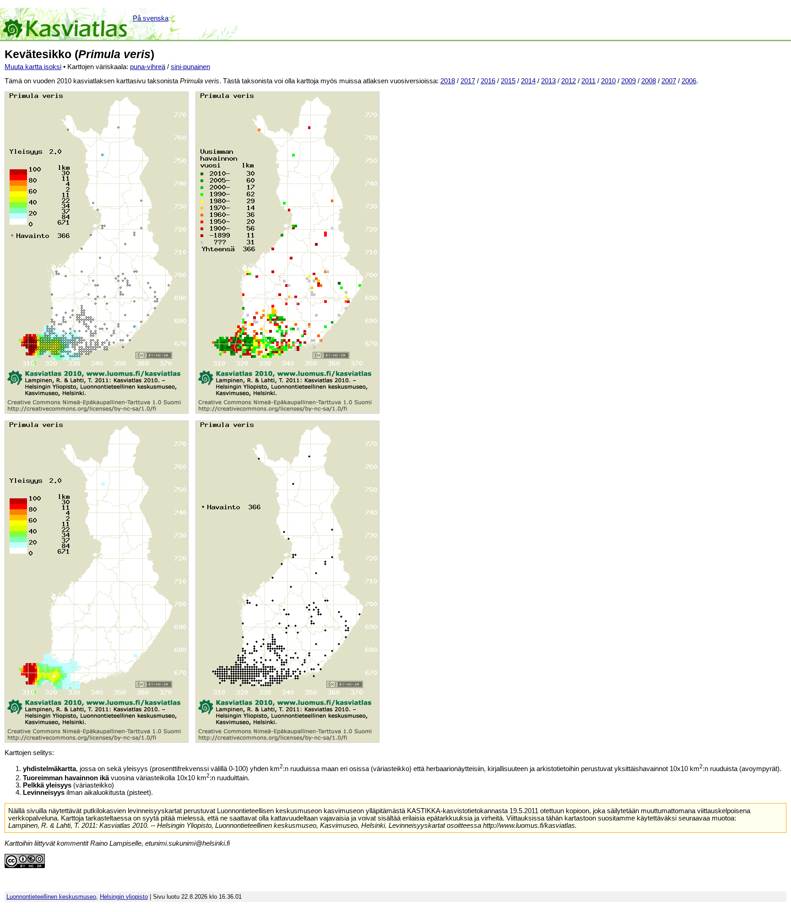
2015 (508, 81)
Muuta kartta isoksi (33, 66)
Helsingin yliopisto (124, 896)
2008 (648, 81)
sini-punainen (190, 66)
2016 (488, 81)
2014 (528, 81)
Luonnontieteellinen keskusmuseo (51, 896)
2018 (447, 81)
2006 (689, 81)
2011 (588, 81)
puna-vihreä (147, 66)
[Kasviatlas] (65, 24)
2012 (568, 81)
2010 (608, 81)
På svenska (150, 18)
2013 (548, 81)
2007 (668, 81)
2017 (468, 81)
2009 (628, 81)
